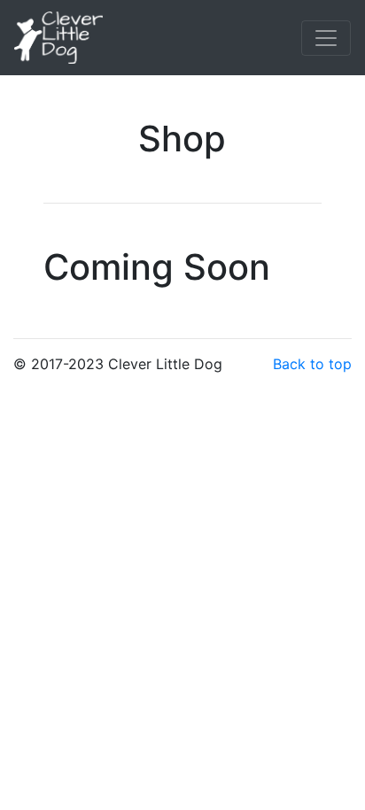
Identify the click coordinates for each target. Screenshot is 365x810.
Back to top (312, 364)
